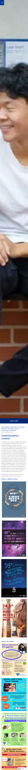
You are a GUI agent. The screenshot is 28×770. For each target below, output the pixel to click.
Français (22, 768)
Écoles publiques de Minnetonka (9, 427)
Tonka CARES (14, 421)
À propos (17, 428)
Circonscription (21, 427)
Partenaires (4, 428)
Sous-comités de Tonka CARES (8, 430)
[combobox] (22, 768)
